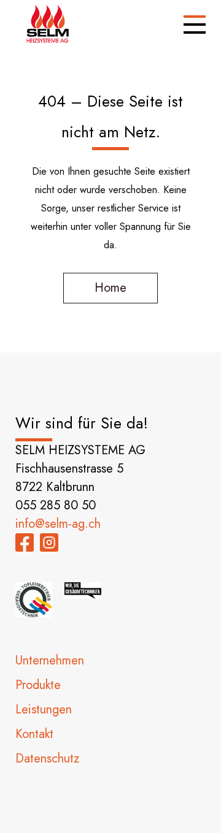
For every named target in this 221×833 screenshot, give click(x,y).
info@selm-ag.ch (58, 524)
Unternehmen (49, 660)
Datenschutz (47, 758)
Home (110, 288)
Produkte (38, 685)
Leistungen (43, 709)
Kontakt (34, 734)
